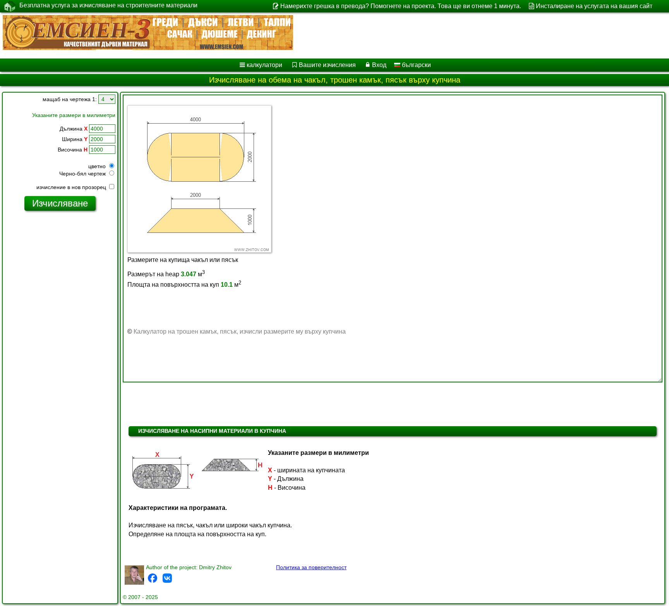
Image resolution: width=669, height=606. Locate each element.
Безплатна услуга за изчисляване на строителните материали (108, 5)
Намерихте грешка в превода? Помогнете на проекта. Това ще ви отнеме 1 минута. (400, 6)
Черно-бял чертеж (83, 173)
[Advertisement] (60, 335)
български (415, 65)
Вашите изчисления (327, 65)
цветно (97, 166)
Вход (379, 65)
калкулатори (264, 65)
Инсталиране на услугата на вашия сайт (594, 6)
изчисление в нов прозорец (72, 187)
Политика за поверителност (311, 567)
